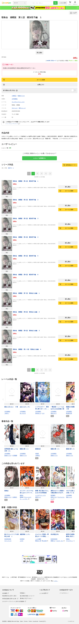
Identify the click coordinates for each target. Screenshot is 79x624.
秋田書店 (53, 495)
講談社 (21, 495)
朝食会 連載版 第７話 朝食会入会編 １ (26, 293)
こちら (56, 581)
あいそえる (23, 413)
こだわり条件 (62, 3)
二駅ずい (6, 413)
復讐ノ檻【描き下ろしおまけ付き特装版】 (42, 491)
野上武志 (44, 540)
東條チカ (53, 540)
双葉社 (68, 539)
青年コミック (22, 108)
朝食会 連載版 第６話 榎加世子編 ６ (26, 274)
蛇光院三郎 (69, 413)
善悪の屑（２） (55, 449)
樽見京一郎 (38, 540)
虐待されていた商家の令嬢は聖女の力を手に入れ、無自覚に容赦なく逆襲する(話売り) (57, 492)
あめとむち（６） (25, 407)
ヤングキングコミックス (18, 102)
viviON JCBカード (51, 60)
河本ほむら (38, 413)
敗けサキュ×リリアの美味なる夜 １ (11, 535)
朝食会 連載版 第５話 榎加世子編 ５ (26, 256)
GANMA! (22, 539)
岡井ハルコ (69, 497)
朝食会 (6, 490)
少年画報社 (15, 99)
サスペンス (15, 108)
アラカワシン (69, 540)
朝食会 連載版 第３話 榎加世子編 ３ (26, 218)
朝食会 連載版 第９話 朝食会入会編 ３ (26, 330)
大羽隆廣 (14, 455)
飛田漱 (21, 497)
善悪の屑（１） (24, 449)
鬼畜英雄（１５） (25, 534)
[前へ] (29, 173)
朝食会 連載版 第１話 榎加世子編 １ (26, 181)
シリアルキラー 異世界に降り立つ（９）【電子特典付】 (42, 408)
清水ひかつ (53, 413)
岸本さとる (53, 497)
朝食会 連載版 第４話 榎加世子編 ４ (26, 237)
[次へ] (50, 173)
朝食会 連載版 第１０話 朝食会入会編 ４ (27, 349)
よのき (21, 540)
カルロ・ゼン (59, 540)
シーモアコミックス (40, 495)
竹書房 (37, 453)
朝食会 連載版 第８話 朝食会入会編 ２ (26, 312)
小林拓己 (14, 95)
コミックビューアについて (12, 123)
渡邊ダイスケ (21, 95)
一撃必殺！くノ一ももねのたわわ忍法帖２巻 (57, 408)
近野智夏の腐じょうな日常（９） (11, 450)
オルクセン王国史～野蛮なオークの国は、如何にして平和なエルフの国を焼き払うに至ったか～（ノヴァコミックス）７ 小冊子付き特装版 (42, 535)
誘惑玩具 (38, 449)
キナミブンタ (7, 540)
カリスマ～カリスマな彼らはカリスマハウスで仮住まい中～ (26, 492)
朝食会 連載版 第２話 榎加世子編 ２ (26, 199)
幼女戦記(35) (55, 534)
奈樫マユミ (38, 497)
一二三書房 (38, 539)
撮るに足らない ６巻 (11, 407)
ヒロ (43, 413)
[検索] (55, 3)
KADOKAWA (7, 539)
